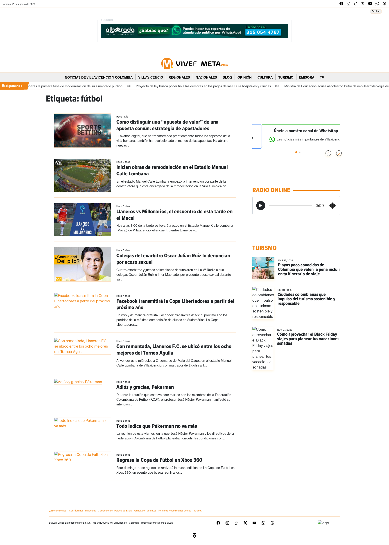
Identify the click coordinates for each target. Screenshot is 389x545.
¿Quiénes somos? (58, 510)
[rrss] (341, 3)
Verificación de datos (144, 510)
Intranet (197, 510)
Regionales (179, 77)
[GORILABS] (194, 535)
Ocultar (376, 11)
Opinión (244, 77)
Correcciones (105, 510)
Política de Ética (123, 510)
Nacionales (206, 77)
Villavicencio (150, 77)
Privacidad (90, 510)
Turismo (285, 77)
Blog (227, 77)
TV (322, 77)
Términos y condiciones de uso (174, 510)
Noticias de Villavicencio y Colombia (99, 77)
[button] (339, 153)
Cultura (265, 77)
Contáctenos (76, 510)
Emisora (306, 77)
